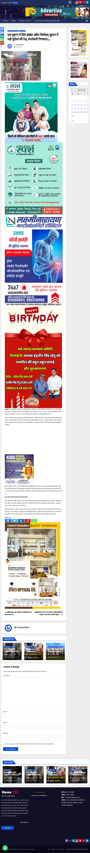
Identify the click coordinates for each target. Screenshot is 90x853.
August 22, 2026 (11, 777)
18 (75, 108)
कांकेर (13, 646)
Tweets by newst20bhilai (39, 795)
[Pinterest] (28, 520)
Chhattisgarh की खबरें (13, 30)
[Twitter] (15, 520)
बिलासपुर (61, 646)
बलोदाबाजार (36, 646)
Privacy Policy (25, 21)
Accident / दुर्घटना (74, 770)
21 (84, 108)
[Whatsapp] (34, 520)
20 (81, 108)
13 (81, 105)
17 (72, 108)
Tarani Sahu (19, 45)
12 (78, 105)
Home (5, 21)
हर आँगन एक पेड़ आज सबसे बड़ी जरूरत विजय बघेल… (47, 21)
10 (72, 105)
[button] (5, 848)
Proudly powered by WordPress (9, 849)
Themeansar (31, 849)
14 (84, 105)
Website (5, 733)
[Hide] (1, 46)
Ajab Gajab (8, 770)
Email (5, 722)
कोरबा (80, 770)
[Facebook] (8, 520)
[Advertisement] (34, 439)
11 (75, 105)
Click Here (7, 828)
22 (87, 108)
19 (78, 108)
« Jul (72, 121)
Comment (6, 675)
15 (87, 105)
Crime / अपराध (22, 30)
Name (5, 712)
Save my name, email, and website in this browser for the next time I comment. (29, 744)
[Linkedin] (21, 520)
